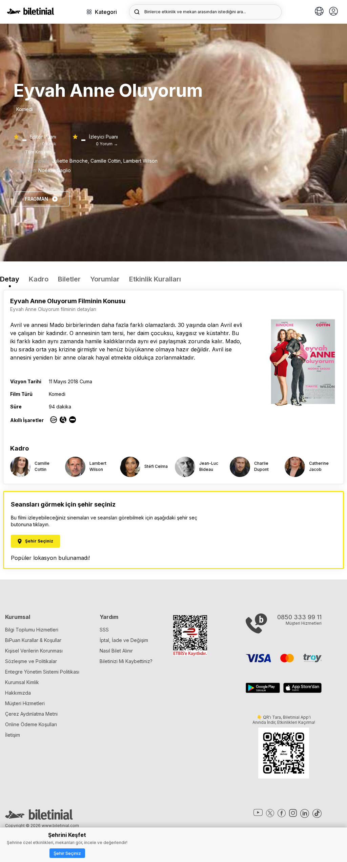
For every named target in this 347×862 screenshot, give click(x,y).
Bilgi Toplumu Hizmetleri (31, 629)
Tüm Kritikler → (40, 151)
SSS (104, 629)
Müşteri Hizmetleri (25, 703)
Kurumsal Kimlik (22, 682)
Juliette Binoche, (71, 161)
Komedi (24, 109)
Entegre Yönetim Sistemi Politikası (42, 672)
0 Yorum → (107, 143)
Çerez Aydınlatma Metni (31, 714)
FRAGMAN (36, 199)
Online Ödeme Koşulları (31, 724)
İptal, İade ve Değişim (124, 640)
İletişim (12, 735)
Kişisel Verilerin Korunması (34, 651)
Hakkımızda (18, 693)
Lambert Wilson (140, 161)
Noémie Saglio (54, 170)
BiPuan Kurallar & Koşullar (33, 640)
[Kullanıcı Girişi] (333, 12)
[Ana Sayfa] (30, 13)
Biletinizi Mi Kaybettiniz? (126, 661)
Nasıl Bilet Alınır (116, 651)
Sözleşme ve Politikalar (31, 661)
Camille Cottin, (106, 161)
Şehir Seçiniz (67, 853)
